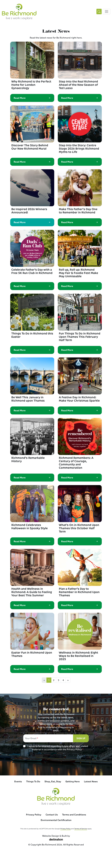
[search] (99, 11)
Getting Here (72, 781)
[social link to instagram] (44, 764)
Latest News (91, 781)
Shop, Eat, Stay (53, 781)
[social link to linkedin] (67, 764)
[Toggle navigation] (106, 11)
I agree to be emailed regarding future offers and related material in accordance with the (57, 747)
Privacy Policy (74, 749)
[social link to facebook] (56, 764)
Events (18, 781)
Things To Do (33, 781)
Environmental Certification (56, 820)
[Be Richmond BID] (19, 11)
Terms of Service (80, 828)
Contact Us (52, 815)
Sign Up (80, 738)
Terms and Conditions (74, 815)
